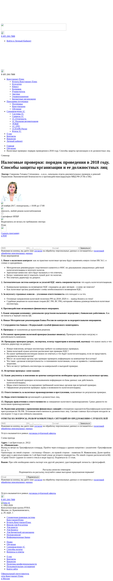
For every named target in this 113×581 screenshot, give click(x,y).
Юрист (15, 86)
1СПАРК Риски (19, 129)
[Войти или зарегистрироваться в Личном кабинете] (33, 30)
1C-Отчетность (19, 119)
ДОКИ (15, 124)
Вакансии (11, 138)
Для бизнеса (12, 530)
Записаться (85, 248)
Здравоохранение (20, 96)
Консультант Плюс (15, 79)
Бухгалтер (17, 84)
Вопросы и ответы (15, 552)
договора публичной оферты (42, 433)
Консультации (18, 106)
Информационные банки (18, 537)
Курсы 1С (16, 131)
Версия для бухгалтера (17, 525)
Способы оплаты (15, 549)
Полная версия (14, 535)
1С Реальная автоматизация (25, 121)
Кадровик (16, 89)
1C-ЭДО (16, 126)
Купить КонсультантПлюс (19, 522)
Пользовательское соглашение (21, 566)
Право (10, 542)
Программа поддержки (17, 101)
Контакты (11, 136)
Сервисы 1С (18, 116)
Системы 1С (18, 114)
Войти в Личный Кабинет (19, 41)
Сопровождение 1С (16, 111)
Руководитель (18, 91)
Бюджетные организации (24, 99)
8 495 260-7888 (8, 36)
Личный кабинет (15, 141)
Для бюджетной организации (20, 532)
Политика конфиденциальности (22, 564)
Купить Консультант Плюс (24, 81)
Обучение (16, 109)
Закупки (16, 94)
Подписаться (33, 477)
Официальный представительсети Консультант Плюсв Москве (15, 576)
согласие (38, 251)
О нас (9, 134)
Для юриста (12, 527)
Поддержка (17, 104)
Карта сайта (12, 569)
